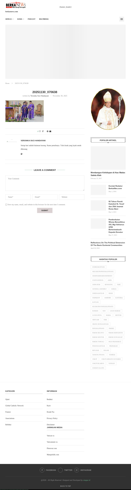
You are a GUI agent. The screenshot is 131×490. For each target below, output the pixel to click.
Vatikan (111, 363)
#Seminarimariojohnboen (102, 276)
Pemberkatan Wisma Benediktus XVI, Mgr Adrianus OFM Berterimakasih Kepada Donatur (117, 226)
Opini (7, 399)
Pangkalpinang (98, 328)
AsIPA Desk (96, 284)
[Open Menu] (121, 19)
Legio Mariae (115, 311)
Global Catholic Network (14, 406)
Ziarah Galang (98, 368)
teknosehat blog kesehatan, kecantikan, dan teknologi (21, 489)
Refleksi (95, 350)
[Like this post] (40, 131)
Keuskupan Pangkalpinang (102, 306)
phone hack (1, 489)
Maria (108, 315)
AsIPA (110, 280)
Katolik (95, 302)
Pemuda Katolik (98, 346)
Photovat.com (52, 448)
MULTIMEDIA (44, 19)
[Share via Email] (50, 131)
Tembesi (112, 354)
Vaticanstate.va (52, 442)
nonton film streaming (11, 489)
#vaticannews (97, 280)
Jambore (107, 298)
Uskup (94, 359)
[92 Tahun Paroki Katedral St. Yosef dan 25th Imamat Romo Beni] (98, 205)
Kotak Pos (50, 412)
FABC (119, 284)
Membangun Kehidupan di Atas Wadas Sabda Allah (108, 173)
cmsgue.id (86, 480)
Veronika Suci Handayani (39, 96)
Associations (9, 418)
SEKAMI (106, 350)
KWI (104, 311)
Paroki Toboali (98, 341)
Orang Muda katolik (100, 324)
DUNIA (19, 19)
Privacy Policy (52, 418)
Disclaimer (51, 425)
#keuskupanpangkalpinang (103, 271)
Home (7, 83)
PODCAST (31, 19)
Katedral (119, 298)
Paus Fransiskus (115, 341)
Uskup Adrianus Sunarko (111, 359)
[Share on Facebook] (42, 131)
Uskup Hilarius (98, 363)
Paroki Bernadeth (116, 333)
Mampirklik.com (53, 455)
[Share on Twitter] (45, 131)
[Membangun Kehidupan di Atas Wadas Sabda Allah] (108, 158)
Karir (49, 406)
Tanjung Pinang (98, 354)
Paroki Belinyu (98, 333)
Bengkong (109, 284)
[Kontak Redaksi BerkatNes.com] (98, 190)
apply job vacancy (5, 489)
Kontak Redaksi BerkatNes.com (115, 187)
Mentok (118, 315)
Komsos (95, 311)
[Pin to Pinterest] (47, 131)
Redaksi (49, 399)
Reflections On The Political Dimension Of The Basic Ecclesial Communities (108, 244)
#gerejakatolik (98, 267)
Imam (111, 293)
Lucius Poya (97, 315)
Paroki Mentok (98, 337)
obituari (95, 319)
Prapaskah (113, 346)
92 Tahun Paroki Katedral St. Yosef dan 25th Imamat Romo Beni (116, 205)
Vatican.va (50, 436)
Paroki (111, 328)
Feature (8, 412)
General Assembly (99, 289)
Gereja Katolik (98, 293)
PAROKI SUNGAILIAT (115, 337)
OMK (105, 319)
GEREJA (8, 19)
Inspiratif (96, 298)
